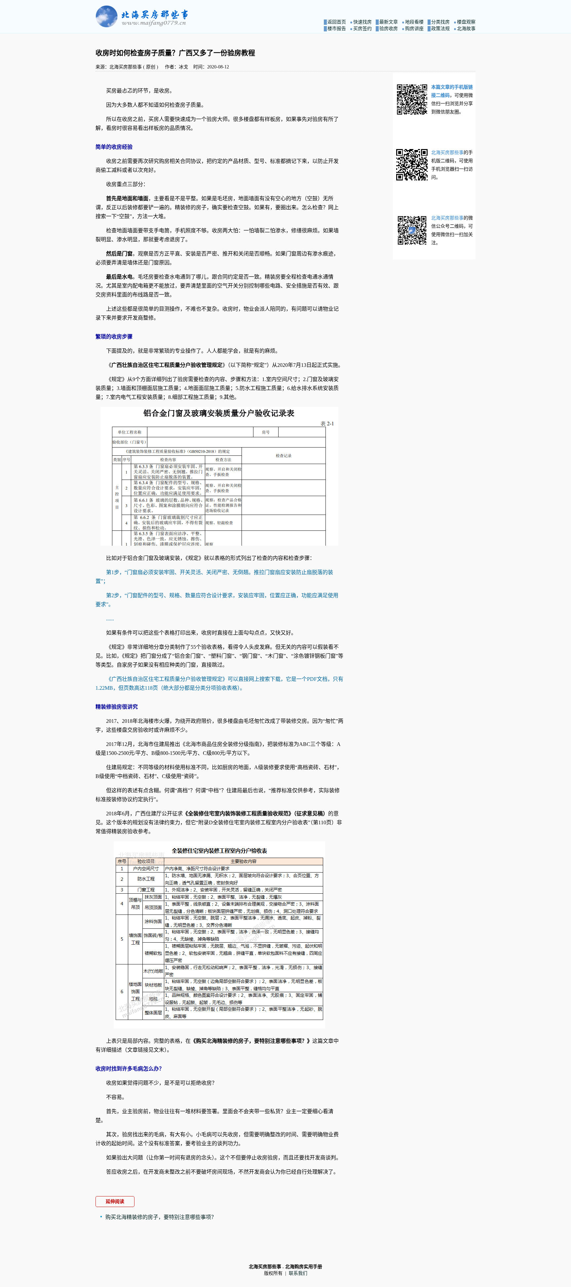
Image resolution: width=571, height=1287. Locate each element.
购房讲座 (414, 28)
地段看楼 (414, 22)
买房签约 (362, 28)
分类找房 (440, 22)
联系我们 (298, 1273)
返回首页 (336, 22)
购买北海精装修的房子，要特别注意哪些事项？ (160, 1217)
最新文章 (388, 22)
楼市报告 (336, 28)
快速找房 (362, 22)
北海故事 (466, 28)
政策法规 (440, 28)
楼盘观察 (466, 22)
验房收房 (388, 28)
